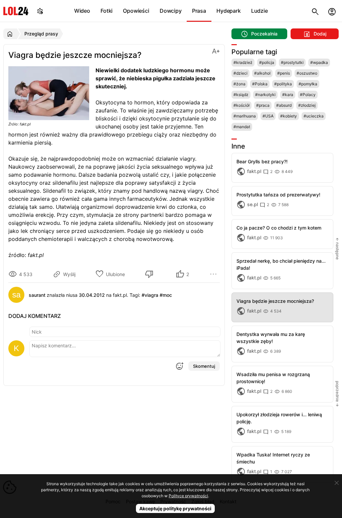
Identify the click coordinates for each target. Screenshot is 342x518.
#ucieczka (314, 115)
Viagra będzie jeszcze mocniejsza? (275, 301)
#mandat (241, 126)
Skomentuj (204, 366)
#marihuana (244, 115)
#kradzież (242, 62)
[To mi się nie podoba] (150, 274)
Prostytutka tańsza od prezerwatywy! (278, 194)
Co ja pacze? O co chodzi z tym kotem (278, 228)
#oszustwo (307, 73)
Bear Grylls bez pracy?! (262, 161)
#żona (239, 83)
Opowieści (136, 10)
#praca (263, 105)
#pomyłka (308, 83)
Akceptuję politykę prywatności (175, 508)
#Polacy (308, 94)
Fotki (107, 10)
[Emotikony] (179, 366)
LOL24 (15, 11)
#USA (268, 115)
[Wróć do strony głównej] (11, 33)
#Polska (260, 83)
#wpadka (319, 62)
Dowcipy (171, 10)
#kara (287, 94)
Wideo (82, 10)
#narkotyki (265, 94)
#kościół (241, 105)
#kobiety (288, 115)
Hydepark (228, 10)
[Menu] (214, 274)
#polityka (283, 83)
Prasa (199, 10)
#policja (266, 62)
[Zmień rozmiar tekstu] (216, 51)
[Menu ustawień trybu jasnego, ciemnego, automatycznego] (40, 11)
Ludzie (259, 10)
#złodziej (307, 105)
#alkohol (262, 73)
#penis (283, 73)
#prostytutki (292, 62)
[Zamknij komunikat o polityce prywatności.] (336, 483)
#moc (166, 295)
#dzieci (240, 73)
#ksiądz (240, 94)
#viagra (150, 295)
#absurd (284, 105)
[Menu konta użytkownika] (332, 11)
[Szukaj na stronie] (315, 11)
